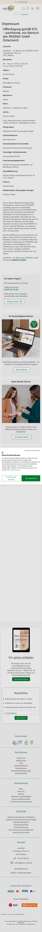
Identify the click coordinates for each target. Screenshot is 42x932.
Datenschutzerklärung (32, 450)
